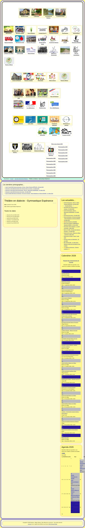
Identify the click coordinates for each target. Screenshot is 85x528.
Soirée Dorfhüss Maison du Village (69, 306)
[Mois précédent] (62, 453)
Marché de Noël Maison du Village (69, 395)
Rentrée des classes (66, 281)
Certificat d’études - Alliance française (69, 330)
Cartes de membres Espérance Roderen (70, 421)
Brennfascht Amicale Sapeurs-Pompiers (70, 322)
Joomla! (29, 524)
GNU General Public (53, 524)
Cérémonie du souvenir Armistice (68, 387)
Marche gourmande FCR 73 (67, 290)
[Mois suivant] (64, 453)
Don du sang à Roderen (67, 298)
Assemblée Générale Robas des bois (69, 338)
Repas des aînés (65, 437)
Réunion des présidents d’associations (70, 429)
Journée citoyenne (65, 273)
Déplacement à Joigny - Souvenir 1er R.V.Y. (71, 379)
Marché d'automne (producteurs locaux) (70, 355)
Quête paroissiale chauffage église (69, 371)
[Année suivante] (63, 453)
